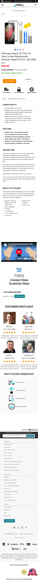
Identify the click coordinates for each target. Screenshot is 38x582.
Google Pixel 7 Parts (10, 467)
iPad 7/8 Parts (8, 453)
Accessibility (8, 507)
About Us (7, 488)
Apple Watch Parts (9, 450)
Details (4, 98)
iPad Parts (7, 447)
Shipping (6, 477)
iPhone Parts (8, 444)
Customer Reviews (9, 500)
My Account (7, 494)
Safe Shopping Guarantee (12, 485)
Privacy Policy (19, 537)
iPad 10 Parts (8, 458)
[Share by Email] (23, 50)
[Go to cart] (2, 5)
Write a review (19, 296)
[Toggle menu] (35, 5)
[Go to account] (6, 1)
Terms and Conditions (26, 533)
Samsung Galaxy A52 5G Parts (13, 461)
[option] (19, 32)
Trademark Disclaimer (10, 491)
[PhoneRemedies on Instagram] (22, 528)
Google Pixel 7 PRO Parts (12, 470)
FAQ (5, 512)
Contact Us (7, 515)
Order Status (8, 497)
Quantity (28, 79)
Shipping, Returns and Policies (16, 98)
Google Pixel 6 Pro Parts (12, 464)
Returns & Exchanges (10, 480)
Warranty (7, 510)
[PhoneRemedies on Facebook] (18, 528)
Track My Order (9, 521)
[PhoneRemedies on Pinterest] (26, 528)
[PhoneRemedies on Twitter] (14, 528)
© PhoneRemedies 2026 (11, 533)
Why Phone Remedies (10, 483)
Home (3, 14)
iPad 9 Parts (7, 455)
